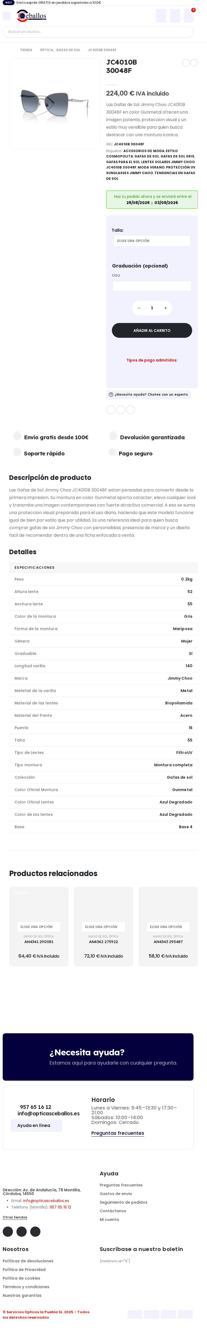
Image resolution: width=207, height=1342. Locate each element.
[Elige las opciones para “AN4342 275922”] (122, 897)
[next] (194, 62)
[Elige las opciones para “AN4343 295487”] (187, 897)
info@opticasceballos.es (46, 1200)
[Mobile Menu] (7, 16)
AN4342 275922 (103, 941)
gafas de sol (146, 156)
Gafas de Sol (33, 937)
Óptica (49, 937)
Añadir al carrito (151, 330)
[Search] (185, 31)
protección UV (181, 167)
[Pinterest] (120, 409)
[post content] (39, 902)
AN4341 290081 (38, 941)
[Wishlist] (175, 15)
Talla (117, 230)
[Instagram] (130, 409)
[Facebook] (110, 409)
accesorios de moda (143, 151)
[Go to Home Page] (10, 50)
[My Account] (161, 15)
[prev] (186, 62)
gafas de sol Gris (177, 156)
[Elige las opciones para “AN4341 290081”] (57, 897)
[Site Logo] (31, 15)
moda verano (151, 167)
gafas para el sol (123, 162)
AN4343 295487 (168, 941)
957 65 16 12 (60, 1207)
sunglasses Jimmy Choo (129, 173)
